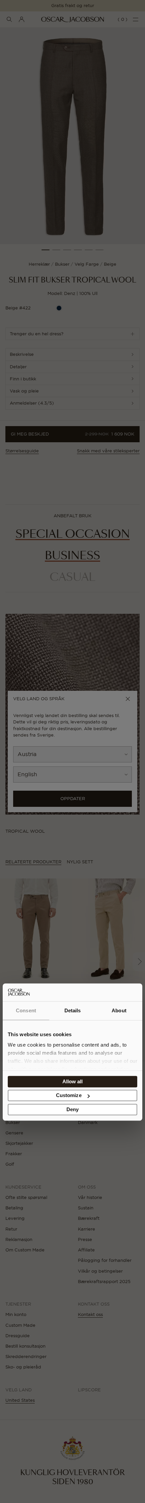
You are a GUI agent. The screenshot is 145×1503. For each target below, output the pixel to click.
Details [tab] (72, 1010)
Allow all (72, 1081)
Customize (69, 1095)
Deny (72, 1109)
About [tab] (119, 1010)
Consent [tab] (26, 1010)
